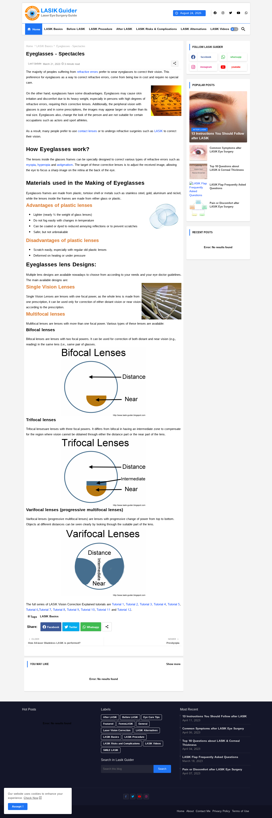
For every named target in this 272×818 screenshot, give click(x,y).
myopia (31, 165)
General (142, 724)
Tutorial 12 (124, 610)
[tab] (33, 29)
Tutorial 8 (59, 610)
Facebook (53, 627)
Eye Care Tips (151, 717)
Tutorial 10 (88, 610)
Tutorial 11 (104, 610)
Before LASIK (76, 29)
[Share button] (107, 626)
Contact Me (203, 811)
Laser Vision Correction (116, 730)
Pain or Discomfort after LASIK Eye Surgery (224, 204)
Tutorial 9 (73, 610)
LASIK (158, 131)
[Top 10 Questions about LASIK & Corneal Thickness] (198, 171)
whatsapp (235, 57)
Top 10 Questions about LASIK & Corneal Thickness (227, 168)
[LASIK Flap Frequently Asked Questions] (198, 190)
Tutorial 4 (160, 604)
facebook (206, 57)
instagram (206, 67)
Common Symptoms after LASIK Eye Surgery (225, 149)
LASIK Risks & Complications (156, 29)
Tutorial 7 (45, 610)
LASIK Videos (219, 29)
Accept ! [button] (17, 806)
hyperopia (43, 165)
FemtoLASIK (126, 724)
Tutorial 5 (174, 604)
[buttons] (215, 13)
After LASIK (124, 29)
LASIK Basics (53, 29)
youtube (236, 67)
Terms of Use (240, 811)
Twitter (73, 627)
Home (36, 29)
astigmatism (65, 165)
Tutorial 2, (133, 604)
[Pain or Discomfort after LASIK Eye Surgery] (198, 208)
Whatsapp (93, 627)
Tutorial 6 (32, 610)
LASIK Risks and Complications (121, 743)
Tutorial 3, (147, 604)
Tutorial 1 (118, 604)
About (190, 811)
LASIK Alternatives (193, 29)
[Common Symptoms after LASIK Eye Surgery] (198, 153)
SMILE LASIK (110, 750)
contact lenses (87, 131)
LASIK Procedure (100, 29)
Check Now (31, 798)
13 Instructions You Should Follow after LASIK (214, 716)
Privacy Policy (221, 811)
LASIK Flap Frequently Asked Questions (228, 186)
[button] (234, 29)
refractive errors (87, 72)
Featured (108, 724)
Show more (173, 664)
